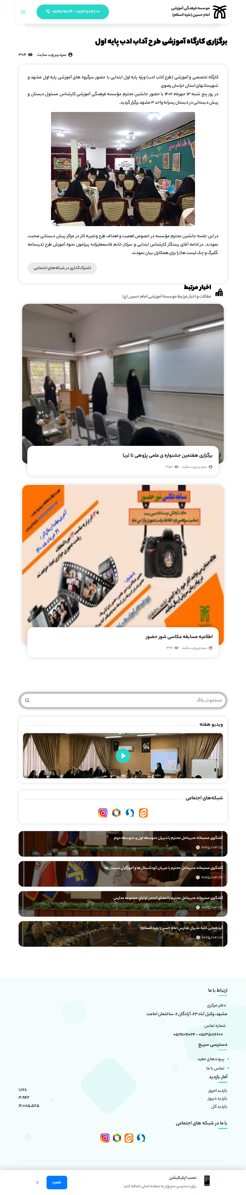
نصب (56, 1182)
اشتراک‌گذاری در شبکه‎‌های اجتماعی (62, 268)
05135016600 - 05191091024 (198, 1035)
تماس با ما (215, 1068)
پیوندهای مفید (210, 1059)
